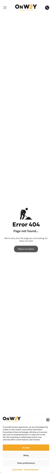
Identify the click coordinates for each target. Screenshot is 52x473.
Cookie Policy (17, 469)
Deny (26, 455)
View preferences (26, 463)
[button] (47, 419)
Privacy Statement (31, 469)
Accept (26, 447)
